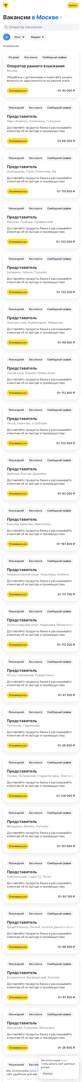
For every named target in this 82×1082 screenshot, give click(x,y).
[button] (41, 74)
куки (32, 1070)
